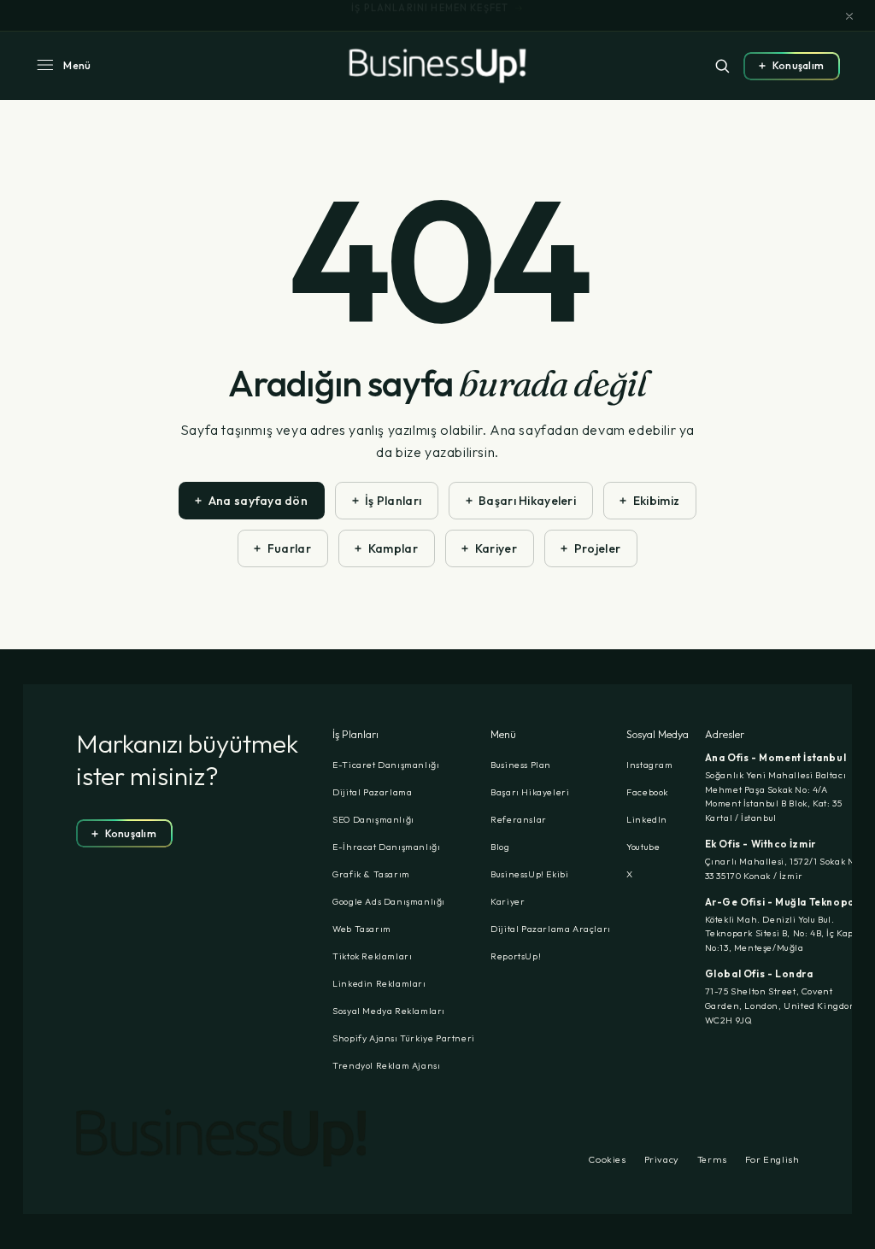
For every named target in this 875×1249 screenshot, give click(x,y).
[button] (63, 66)
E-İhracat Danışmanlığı (386, 847)
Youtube (643, 847)
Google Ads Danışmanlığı (388, 901)
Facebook (647, 792)
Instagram (649, 765)
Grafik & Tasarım (371, 874)
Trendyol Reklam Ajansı (386, 1065)
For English (772, 1159)
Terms (712, 1159)
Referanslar (518, 819)
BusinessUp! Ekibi (529, 874)
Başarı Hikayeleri (529, 792)
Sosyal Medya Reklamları (388, 1011)
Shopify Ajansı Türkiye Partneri (403, 1038)
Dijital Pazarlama (372, 792)
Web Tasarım (361, 929)
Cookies (607, 1159)
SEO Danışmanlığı (373, 819)
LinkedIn (646, 819)
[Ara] (722, 66)
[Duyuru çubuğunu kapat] (849, 16)
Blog (499, 847)
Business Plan (520, 765)
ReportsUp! (515, 956)
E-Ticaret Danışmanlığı (385, 765)
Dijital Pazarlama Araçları (550, 929)
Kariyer (507, 901)
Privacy (661, 1159)
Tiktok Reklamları (372, 956)
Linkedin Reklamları (379, 983)
